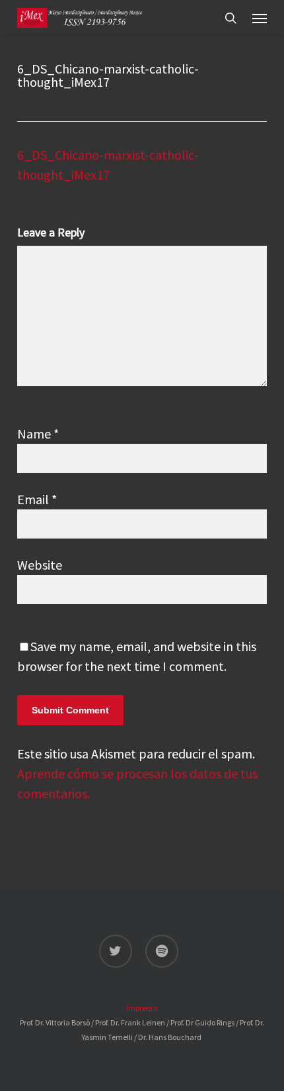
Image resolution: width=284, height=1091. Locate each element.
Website (39, 564)
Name (38, 433)
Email (37, 499)
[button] (259, 18)
